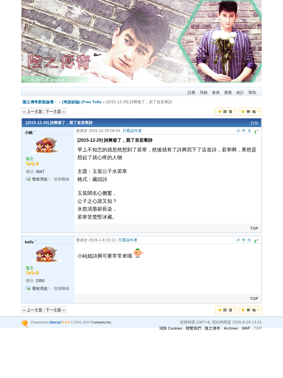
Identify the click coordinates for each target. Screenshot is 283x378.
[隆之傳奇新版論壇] (145, 81)
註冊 (191, 92)
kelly (29, 242)
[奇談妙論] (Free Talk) (81, 102)
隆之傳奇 (212, 328)
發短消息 (40, 179)
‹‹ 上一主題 (32, 111)
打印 (254, 123)
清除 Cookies (170, 328)
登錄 (204, 92)
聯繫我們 (193, 328)
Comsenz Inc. (101, 322)
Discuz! (56, 322)
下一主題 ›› (55, 111)
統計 (240, 92)
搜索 (228, 92)
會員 (216, 92)
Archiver (231, 328)
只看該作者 (132, 130)
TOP (254, 228)
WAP (246, 328)
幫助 (252, 92)
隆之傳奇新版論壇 (38, 102)
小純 (29, 132)
